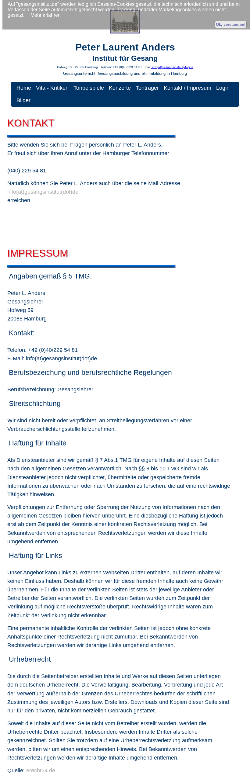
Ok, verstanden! (230, 24)
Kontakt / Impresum (187, 88)
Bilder (23, 100)
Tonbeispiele (88, 88)
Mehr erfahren (45, 15)
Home (23, 88)
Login (223, 88)
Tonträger (147, 88)
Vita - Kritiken (52, 88)
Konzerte (120, 88)
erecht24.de (40, 770)
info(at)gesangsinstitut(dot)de (172, 67)
